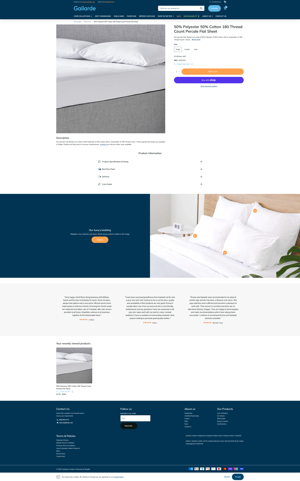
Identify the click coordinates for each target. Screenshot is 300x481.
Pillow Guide (221, 418)
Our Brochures (221, 424)
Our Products (225, 409)
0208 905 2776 (109, 2)
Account (214, 8)
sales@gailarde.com (88, 2)
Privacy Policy (60, 454)
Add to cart (212, 72)
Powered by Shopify (82, 469)
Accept (238, 477)
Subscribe (129, 426)
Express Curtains (222, 421)
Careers (187, 418)
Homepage (77, 22)
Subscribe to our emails (128, 413)
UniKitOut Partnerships (191, 416)
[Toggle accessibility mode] (225, 1)
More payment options (209, 86)
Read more (196, 40)
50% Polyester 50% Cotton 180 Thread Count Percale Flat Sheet (73, 387)
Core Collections (222, 413)
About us (189, 409)
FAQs (186, 421)
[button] (180, 69)
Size (175, 44)
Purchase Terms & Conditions (65, 445)
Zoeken (201, 8)
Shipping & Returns (62, 440)
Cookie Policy (60, 456)
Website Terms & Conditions (65, 443)
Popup (192, 64)
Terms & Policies (65, 436)
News (186, 424)
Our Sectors (221, 416)
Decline (227, 477)
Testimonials (188, 413)
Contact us (104, 144)
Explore (100, 240)
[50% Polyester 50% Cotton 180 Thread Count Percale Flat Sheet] (74, 365)
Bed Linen (87, 22)
